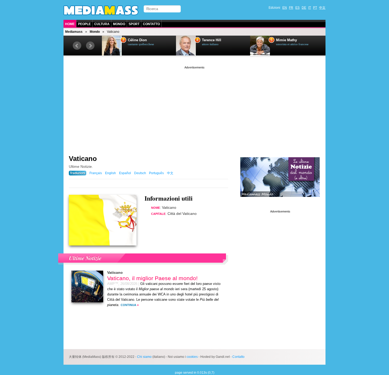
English (110, 173)
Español (125, 173)
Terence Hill (211, 40)
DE (304, 8)
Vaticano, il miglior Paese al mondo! (152, 278)
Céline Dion (137, 40)
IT (309, 8)
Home (70, 24)
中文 (322, 8)
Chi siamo (144, 357)
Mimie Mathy (286, 40)
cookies (192, 357)
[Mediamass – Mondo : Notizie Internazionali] (280, 201)
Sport (134, 24)
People (84, 24)
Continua (128, 305)
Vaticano (83, 159)
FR (291, 8)
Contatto (151, 24)
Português (156, 173)
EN (284, 8)
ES (297, 8)
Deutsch (140, 173)
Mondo (119, 24)
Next (90, 45)
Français (95, 173)
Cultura (102, 24)
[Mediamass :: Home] (101, 10)
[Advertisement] (194, 107)
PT (315, 8)
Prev (77, 45)
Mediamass (74, 32)
